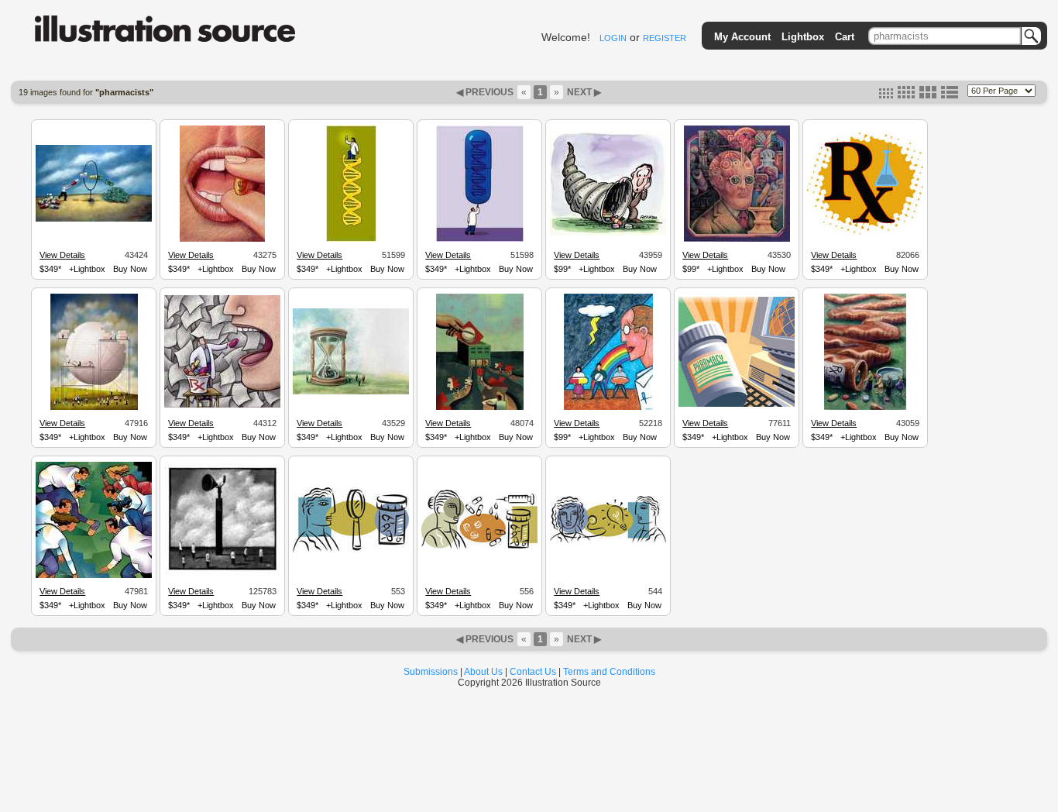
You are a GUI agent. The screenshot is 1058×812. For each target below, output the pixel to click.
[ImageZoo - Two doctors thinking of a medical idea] (608, 541)
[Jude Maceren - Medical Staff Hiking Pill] (94, 576)
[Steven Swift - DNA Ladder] (351, 239)
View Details (62, 255)
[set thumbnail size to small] (886, 95)
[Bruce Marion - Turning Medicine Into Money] (94, 219)
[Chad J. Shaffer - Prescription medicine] (865, 232)
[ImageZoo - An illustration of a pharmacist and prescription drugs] (351, 550)
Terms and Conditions (609, 671)
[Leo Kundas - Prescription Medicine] (736, 404)
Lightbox (802, 37)
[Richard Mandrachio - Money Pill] (222, 239)
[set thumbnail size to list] (949, 95)
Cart (844, 37)
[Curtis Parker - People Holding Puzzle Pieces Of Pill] (480, 407)
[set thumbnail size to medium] (906, 95)
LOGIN (613, 38)
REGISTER (664, 38)
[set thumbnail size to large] (927, 95)
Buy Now (130, 269)
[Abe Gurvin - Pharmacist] (737, 239)
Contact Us (533, 671)
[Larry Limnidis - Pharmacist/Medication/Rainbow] (608, 407)
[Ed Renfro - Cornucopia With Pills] (608, 233)
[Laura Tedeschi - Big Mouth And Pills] (222, 405)
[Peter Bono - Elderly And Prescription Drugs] (865, 407)
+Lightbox (87, 269)
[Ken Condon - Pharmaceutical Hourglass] (351, 392)
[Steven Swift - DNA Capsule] (480, 239)
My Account (742, 37)
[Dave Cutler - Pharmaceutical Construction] (94, 407)
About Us (483, 671)
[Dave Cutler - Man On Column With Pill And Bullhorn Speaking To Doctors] (222, 574)
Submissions (431, 671)
